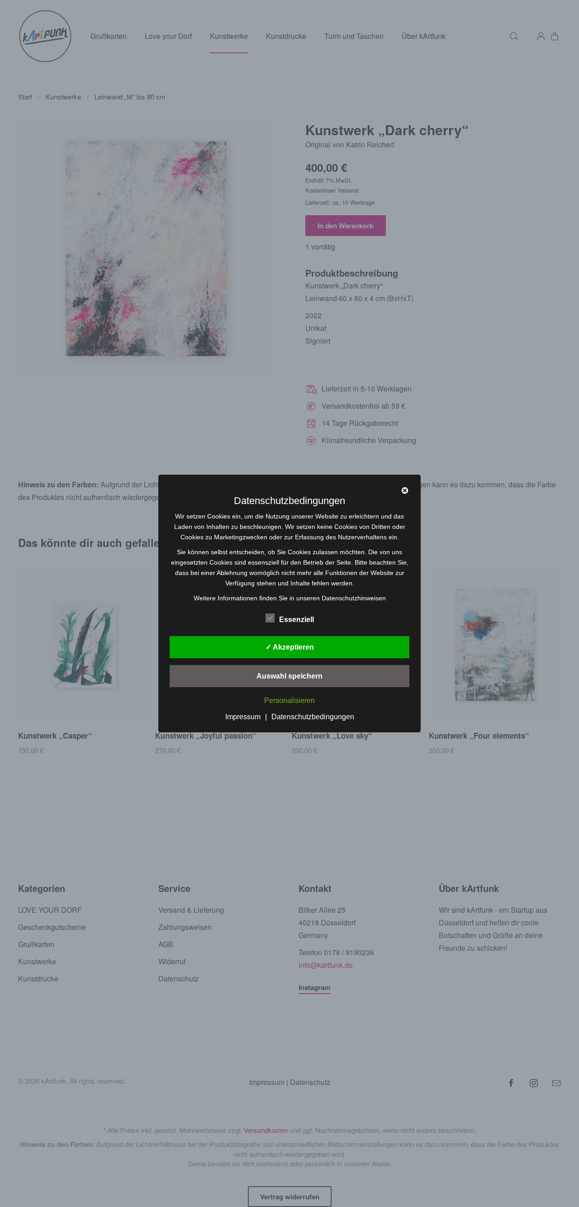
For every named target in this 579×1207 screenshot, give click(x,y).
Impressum (243, 717)
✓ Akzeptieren (290, 647)
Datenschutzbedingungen (312, 717)
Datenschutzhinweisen (354, 598)
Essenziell (296, 619)
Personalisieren (289, 701)
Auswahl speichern (289, 676)
